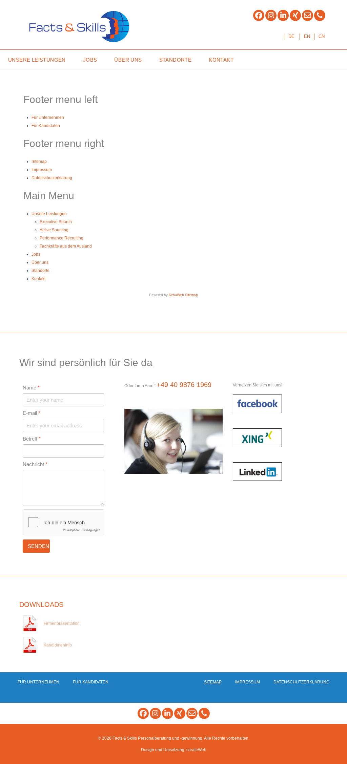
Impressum (42, 169)
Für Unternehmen (48, 117)
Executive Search (56, 221)
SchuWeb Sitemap (183, 295)
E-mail (31, 413)
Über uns (40, 262)
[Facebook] (258, 15)
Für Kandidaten (46, 125)
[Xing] (295, 15)
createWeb (196, 749)
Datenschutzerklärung (52, 177)
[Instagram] (271, 15)
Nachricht (35, 464)
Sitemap (39, 161)
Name (31, 387)
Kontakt (38, 278)
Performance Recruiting (61, 238)
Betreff (32, 439)
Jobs (36, 254)
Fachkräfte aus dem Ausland (66, 246)
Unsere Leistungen (49, 213)
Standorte (40, 270)
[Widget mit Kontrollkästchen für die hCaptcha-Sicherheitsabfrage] (63, 522)
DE (291, 36)
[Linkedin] (283, 15)
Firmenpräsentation (62, 623)
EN (307, 36)
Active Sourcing (54, 230)
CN (322, 36)
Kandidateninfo (58, 645)
